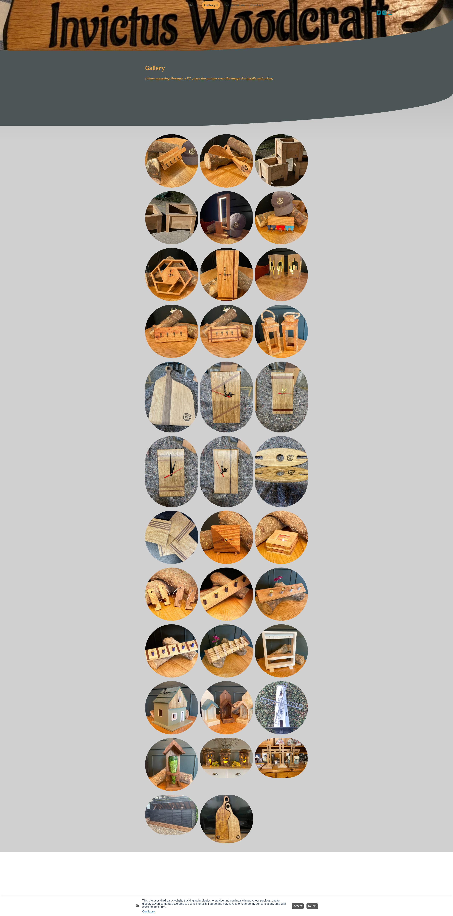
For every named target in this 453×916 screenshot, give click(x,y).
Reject (312, 906)
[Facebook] (379, 12)
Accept (297, 906)
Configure (148, 911)
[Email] (390, 12)
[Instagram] (384, 12)
